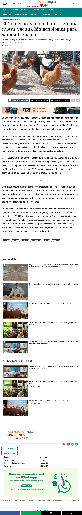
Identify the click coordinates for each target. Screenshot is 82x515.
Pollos (6, 241)
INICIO (5, 10)
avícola (25, 241)
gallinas (56, 241)
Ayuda (15, 500)
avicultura (36, 241)
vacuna (15, 241)
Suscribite (74, 3)
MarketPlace (40, 10)
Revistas (52, 10)
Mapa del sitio (57, 500)
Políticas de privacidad (44, 500)
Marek (46, 241)
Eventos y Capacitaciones (15, 15)
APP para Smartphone (72, 500)
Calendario (47, 15)
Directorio (34, 15)
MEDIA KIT (58, 15)
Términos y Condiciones (27, 500)
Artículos (26, 10)
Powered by (41, 510)
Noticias (14, 10)
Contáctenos (6, 500)
